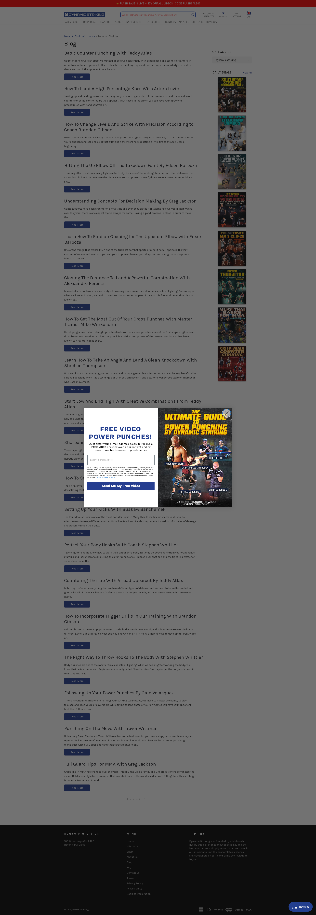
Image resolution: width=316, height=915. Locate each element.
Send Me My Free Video (121, 486)
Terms (113, 477)
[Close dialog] (227, 413)
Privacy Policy (102, 477)
